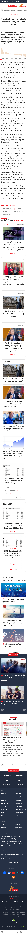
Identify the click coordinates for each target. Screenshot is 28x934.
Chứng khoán (5, 1)
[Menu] (2, 932)
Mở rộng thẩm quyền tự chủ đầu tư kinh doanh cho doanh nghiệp (13, 677)
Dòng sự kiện (13, 718)
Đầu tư (13, 10)
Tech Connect (7, 784)
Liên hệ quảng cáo (13, 862)
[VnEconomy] (13, 47)
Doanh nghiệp (6, 224)
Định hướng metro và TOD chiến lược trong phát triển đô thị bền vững (12, 738)
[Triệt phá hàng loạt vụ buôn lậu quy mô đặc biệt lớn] (12, 691)
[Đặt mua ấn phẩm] (22, 5)
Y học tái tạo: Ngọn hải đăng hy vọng (12, 645)
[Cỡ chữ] (17, 932)
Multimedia (8, 577)
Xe (21, 1)
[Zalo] (22, 873)
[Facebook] (4, 873)
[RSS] (13, 877)
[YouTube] (13, 873)
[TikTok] (17, 873)
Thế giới (4, 259)
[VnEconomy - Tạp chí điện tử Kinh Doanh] (13, 770)
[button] (11, 568)
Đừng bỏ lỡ (7, 504)
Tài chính (20, 10)
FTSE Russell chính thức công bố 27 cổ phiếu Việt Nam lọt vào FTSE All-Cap (13, 481)
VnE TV (26, 1)
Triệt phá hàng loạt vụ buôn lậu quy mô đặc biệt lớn (12, 701)
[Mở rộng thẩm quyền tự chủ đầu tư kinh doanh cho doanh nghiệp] (13, 665)
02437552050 (7, 859)
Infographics (17, 580)
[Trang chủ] (2, 10)
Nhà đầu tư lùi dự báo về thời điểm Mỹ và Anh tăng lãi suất (13, 313)
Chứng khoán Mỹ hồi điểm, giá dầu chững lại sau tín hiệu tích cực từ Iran (13, 429)
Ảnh (2, 824)
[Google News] (21, 932)
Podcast (10, 580)
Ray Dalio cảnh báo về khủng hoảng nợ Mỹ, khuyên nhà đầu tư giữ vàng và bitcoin (13, 404)
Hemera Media (20, 927)
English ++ (20, 784)
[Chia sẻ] (25, 932)
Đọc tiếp (6, 362)
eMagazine (25, 580)
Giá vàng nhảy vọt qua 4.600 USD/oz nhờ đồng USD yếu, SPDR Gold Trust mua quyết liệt (13, 455)
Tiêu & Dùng (15, 1)
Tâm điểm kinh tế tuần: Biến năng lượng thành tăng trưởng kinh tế (12, 622)
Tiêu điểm (7, 10)
